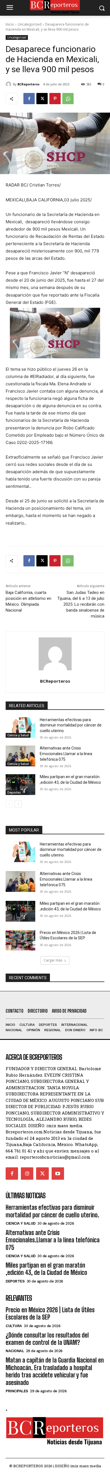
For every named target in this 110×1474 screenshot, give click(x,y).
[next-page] (18, 804)
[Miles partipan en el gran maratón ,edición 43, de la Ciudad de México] (20, 784)
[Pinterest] (55, 98)
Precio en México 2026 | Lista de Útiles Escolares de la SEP (50, 1313)
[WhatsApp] (68, 98)
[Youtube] (58, 1173)
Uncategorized (29, 24)
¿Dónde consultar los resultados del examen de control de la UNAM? (47, 1338)
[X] (42, 98)
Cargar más (53, 960)
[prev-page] (9, 804)
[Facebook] (29, 98)
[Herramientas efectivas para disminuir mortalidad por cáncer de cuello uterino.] (20, 727)
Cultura (14, 1326)
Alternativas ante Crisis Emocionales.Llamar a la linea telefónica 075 (66, 753)
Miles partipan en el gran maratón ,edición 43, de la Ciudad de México (46, 1268)
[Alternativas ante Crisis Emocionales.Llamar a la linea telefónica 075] (20, 756)
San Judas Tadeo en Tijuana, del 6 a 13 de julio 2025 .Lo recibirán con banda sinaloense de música (80, 604)
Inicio (10, 24)
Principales (17, 1391)
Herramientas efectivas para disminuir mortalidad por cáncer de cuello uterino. (71, 725)
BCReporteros (28, 84)
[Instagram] (27, 1173)
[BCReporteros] (9, 84)
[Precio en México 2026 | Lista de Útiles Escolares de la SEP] (20, 940)
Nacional (15, 1351)
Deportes (14, 792)
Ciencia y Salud (18, 735)
